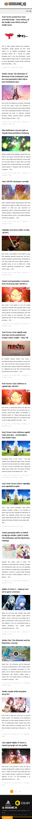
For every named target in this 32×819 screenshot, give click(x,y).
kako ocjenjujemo (22, 810)
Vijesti (21, 67)
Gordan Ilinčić (14, 67)
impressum (4, 810)
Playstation (5, 124)
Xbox (13, 124)
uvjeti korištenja (13, 810)
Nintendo (25, 121)
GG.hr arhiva (24, 475)
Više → (15, 64)
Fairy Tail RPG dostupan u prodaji (15, 181)
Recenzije (4, 685)
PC (29, 121)
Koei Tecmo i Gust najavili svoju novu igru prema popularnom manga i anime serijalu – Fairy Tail (15, 335)
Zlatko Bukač (16, 375)
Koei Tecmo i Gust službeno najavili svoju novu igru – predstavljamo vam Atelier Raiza (16, 435)
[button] (27, 11)
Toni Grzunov (15, 683)
